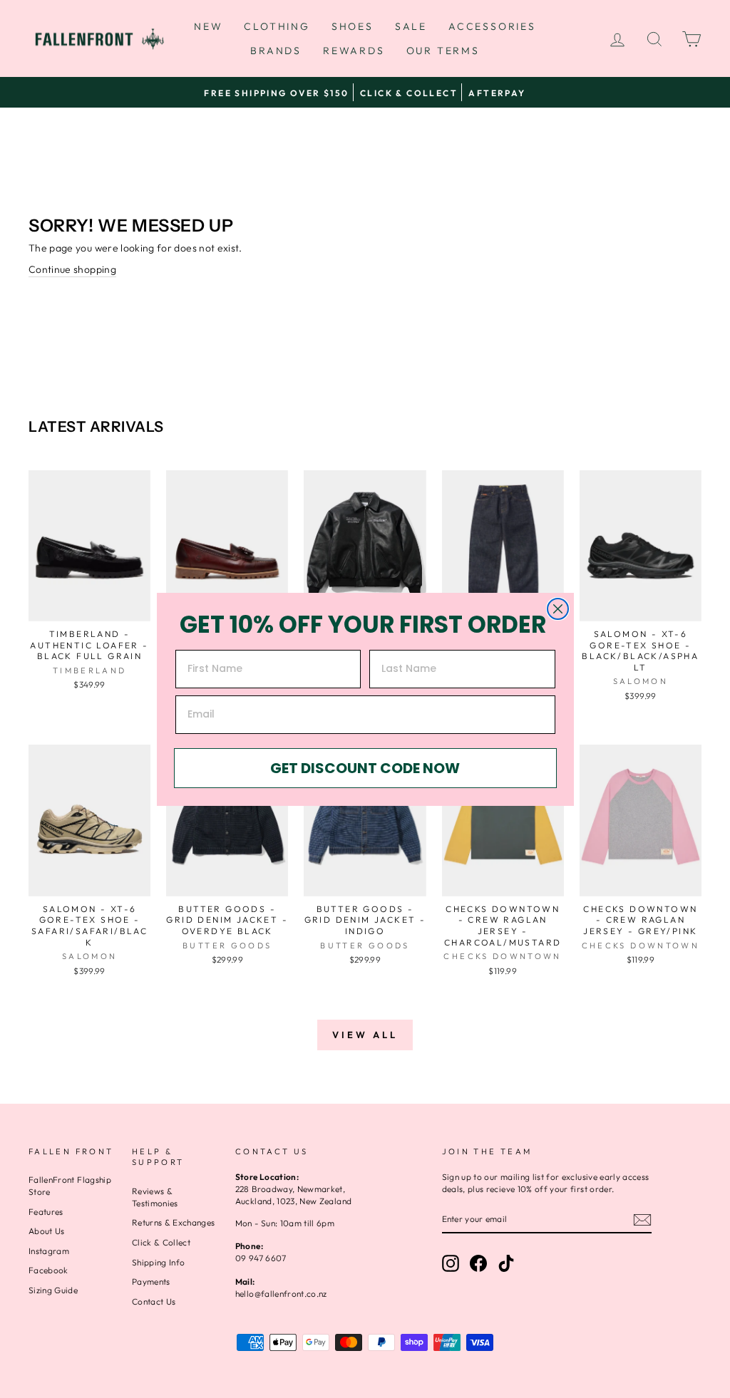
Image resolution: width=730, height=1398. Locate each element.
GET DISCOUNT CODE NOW (365, 768)
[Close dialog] (558, 609)
